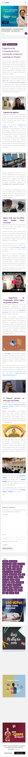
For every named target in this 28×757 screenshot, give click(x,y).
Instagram (23, 247)
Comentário (5, 514)
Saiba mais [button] (17, 749)
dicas (21, 566)
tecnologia (20, 590)
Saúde (16, 590)
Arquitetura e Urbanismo (7, 563)
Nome (4, 534)
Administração (5, 561)
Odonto (4, 585)
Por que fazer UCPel (6, 29)
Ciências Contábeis (21, 563)
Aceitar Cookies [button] (19, 753)
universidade (11, 592)
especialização (5, 574)
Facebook (17, 247)
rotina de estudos (10, 590)
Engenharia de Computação (8, 571)
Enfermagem (19, 569)
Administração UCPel (13, 561)
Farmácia (16, 577)
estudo (19, 574)
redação (4, 590)
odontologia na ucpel (17, 585)
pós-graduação (16, 587)
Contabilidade (5, 566)
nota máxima (8, 353)
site (13, 247)
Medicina (13, 582)
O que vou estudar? (18, 29)
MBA (9, 582)
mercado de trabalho (19, 582)
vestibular (17, 592)
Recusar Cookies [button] (8, 753)
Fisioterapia (21, 577)
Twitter (4, 491)
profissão (10, 587)
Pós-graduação (15, 31)
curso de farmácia (16, 566)
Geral (4, 44)
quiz (21, 587)
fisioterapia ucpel (6, 579)
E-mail (4, 538)
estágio (23, 574)
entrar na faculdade (17, 571)
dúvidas (14, 569)
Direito (4, 569)
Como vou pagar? (5, 31)
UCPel (7, 592)
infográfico (17, 579)
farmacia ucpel (10, 577)
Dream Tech (5, 80)
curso (10, 566)
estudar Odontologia (13, 574)
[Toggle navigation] (25, 2)
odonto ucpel (5, 587)
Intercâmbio (5, 582)
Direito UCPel (9, 569)
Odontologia (9, 585)
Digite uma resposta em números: (9, 541)
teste (3, 592)
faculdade (4, 577)
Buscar (26, 33)
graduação (12, 579)
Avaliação (14, 563)
